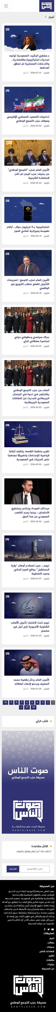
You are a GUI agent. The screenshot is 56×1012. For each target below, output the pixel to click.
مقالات (50, 943)
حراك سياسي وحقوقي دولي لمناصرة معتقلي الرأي (31, 339)
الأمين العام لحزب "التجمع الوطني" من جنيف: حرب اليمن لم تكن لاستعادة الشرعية (28, 174)
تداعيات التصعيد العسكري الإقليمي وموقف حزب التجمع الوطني (28, 119)
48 (33, 707)
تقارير (51, 956)
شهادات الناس (46, 951)
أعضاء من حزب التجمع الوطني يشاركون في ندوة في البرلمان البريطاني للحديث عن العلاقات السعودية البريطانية (30, 396)
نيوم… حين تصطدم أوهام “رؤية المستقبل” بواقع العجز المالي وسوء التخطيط (30, 569)
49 (27, 707)
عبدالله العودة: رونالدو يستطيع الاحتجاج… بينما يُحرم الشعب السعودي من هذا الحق (30, 512)
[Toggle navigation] (6, 6)
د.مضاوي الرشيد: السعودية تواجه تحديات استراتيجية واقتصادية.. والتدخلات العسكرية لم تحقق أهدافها (29, 62)
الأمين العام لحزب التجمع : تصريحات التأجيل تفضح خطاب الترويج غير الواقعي (28, 284)
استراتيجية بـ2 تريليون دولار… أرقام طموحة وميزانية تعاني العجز (28, 229)
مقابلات (50, 960)
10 (5, 702)
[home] (46, 6)
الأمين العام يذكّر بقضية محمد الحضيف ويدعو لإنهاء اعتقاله (31, 682)
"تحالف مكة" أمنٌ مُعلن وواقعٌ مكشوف (34, 852)
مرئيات (50, 964)
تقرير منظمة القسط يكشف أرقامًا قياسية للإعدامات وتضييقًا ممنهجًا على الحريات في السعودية (28, 455)
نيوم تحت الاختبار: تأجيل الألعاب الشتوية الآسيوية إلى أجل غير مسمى (30, 627)
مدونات (50, 947)
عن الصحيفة (48, 969)
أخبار (25, 73)
